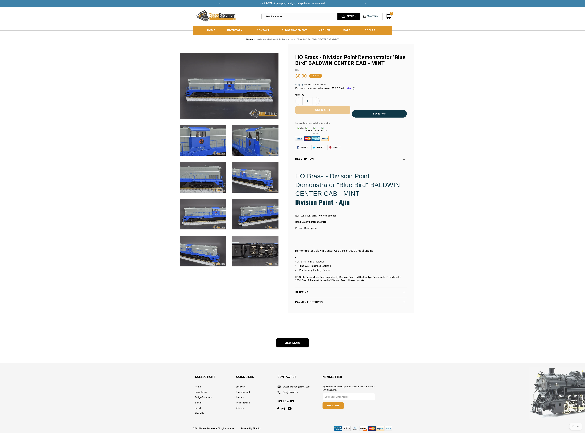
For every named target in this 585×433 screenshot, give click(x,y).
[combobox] (299, 16)
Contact (240, 397)
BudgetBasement (203, 397)
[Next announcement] (365, 3)
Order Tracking (243, 402)
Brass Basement (208, 428)
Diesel (198, 408)
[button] (236, 30)
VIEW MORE (292, 343)
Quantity (299, 94)
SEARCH (351, 16)
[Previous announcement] (219, 3)
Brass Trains (201, 392)
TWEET (320, 147)
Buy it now (379, 113)
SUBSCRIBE (333, 405)
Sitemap (240, 408)
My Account (372, 16)
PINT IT (336, 147)
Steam (198, 402)
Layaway (240, 386)
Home (249, 39)
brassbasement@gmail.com (296, 386)
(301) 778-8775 (290, 392)
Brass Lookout (243, 392)
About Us (199, 413)
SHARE (304, 147)
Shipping (299, 84)
